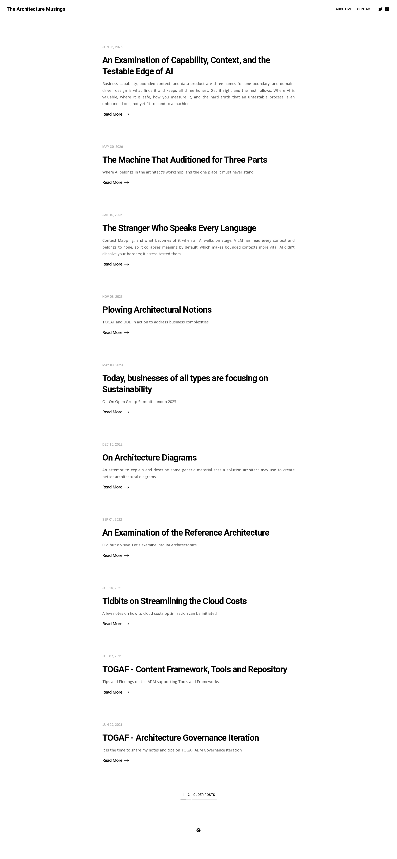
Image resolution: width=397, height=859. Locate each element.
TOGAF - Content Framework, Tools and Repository (194, 669)
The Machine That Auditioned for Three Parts (184, 160)
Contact (364, 9)
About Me (344, 9)
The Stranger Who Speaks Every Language (179, 228)
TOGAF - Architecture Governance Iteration (180, 738)
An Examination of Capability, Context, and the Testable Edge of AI (186, 65)
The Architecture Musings (36, 9)
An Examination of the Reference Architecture (185, 533)
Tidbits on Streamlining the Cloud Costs (174, 601)
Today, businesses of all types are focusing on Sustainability (185, 383)
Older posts (204, 795)
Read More (112, 114)
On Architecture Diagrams (149, 457)
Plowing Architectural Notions (157, 310)
